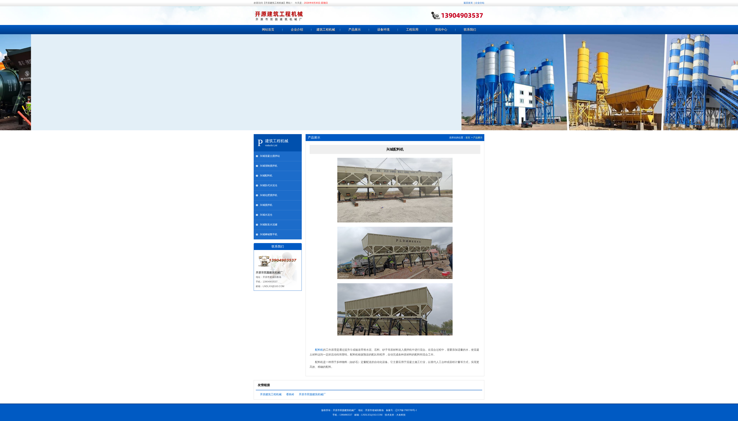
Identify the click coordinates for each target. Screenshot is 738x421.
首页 (467, 137)
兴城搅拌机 (266, 204)
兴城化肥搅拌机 (268, 195)
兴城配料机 (266, 175)
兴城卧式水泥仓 (268, 185)
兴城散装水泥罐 (268, 224)
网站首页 (268, 29)
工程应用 (412, 29)
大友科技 (401, 415)
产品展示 (354, 29)
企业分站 (479, 3)
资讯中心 (441, 29)
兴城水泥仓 (266, 214)
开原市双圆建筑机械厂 (312, 394)
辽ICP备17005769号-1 (406, 410)
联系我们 (470, 29)
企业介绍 (297, 29)
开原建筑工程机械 (271, 394)
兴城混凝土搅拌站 (270, 155)
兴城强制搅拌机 (268, 165)
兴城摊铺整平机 (268, 234)
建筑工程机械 (326, 29)
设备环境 (383, 29)
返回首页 (468, 3)
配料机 (319, 349)
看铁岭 (290, 394)
